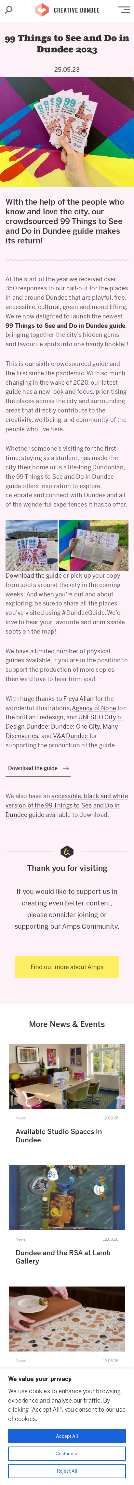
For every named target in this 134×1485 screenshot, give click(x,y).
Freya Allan (78, 698)
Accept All (67, 1436)
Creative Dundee (67, 8)
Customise (67, 1454)
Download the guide (34, 575)
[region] (67, 1426)
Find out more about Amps (67, 967)
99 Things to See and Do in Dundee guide (65, 325)
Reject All (67, 1471)
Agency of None (94, 708)
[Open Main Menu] (124, 9)
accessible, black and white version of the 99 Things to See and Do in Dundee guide (67, 805)
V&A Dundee (70, 736)
